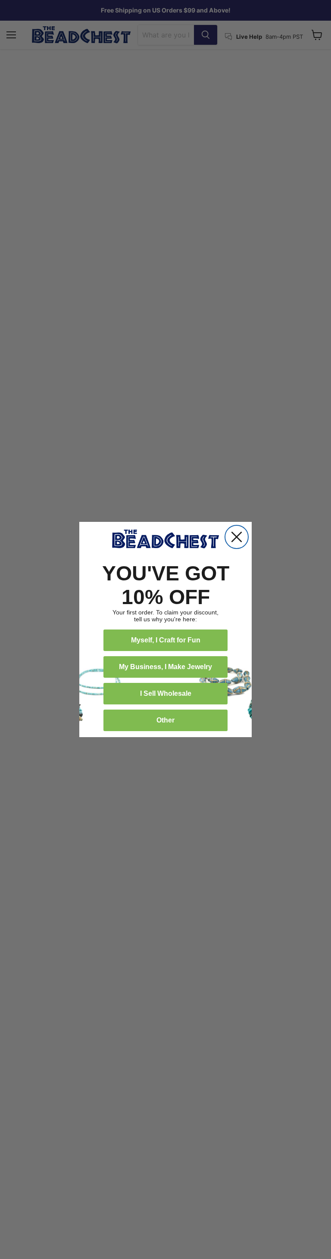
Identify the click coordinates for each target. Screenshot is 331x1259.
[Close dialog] (236, 537)
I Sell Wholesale (165, 693)
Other (165, 720)
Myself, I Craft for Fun (165, 640)
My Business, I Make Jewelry (165, 666)
